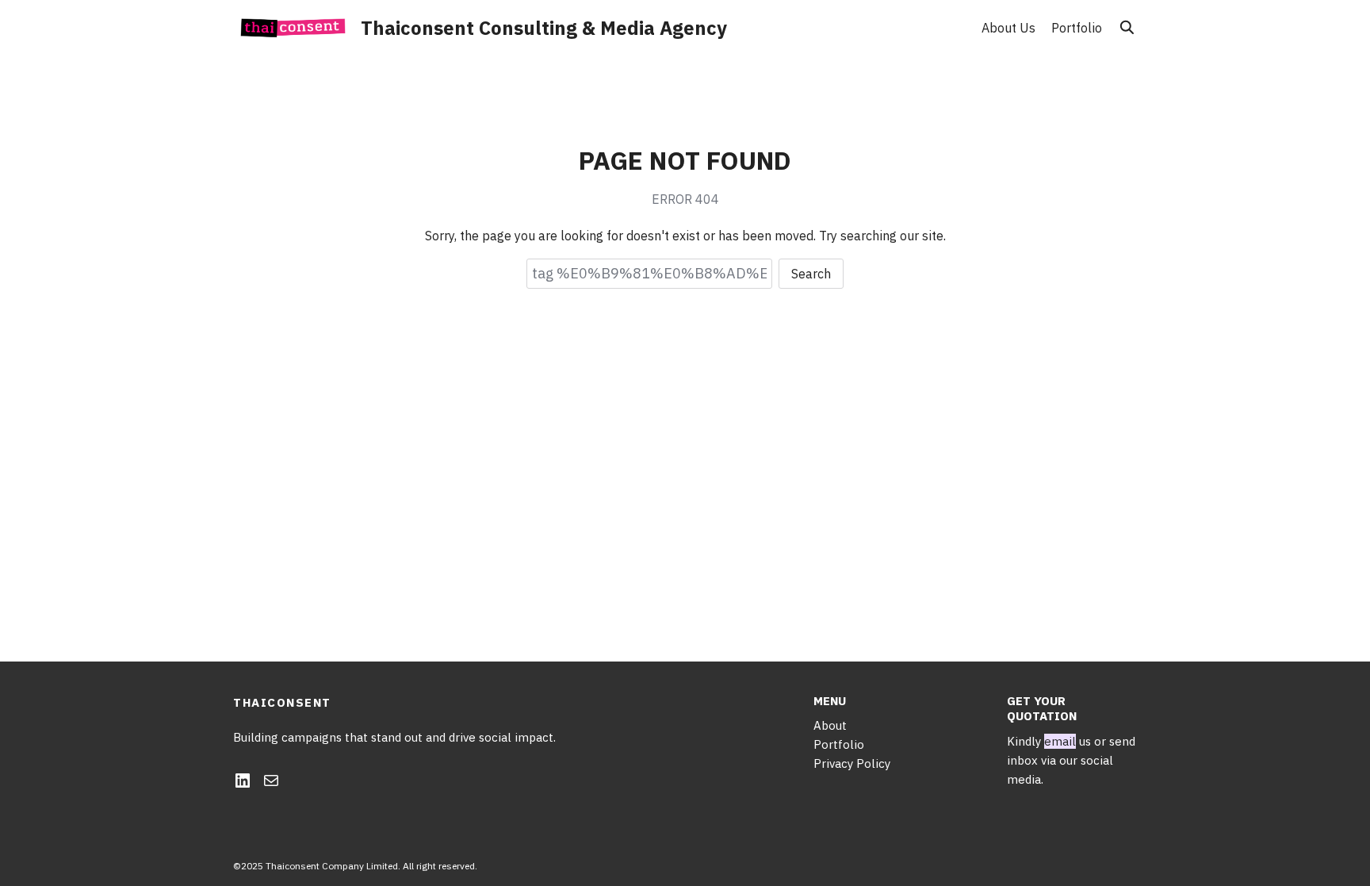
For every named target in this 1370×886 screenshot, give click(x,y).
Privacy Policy (851, 763)
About (830, 725)
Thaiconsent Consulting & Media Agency (544, 27)
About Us (1008, 28)
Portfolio (1076, 28)
